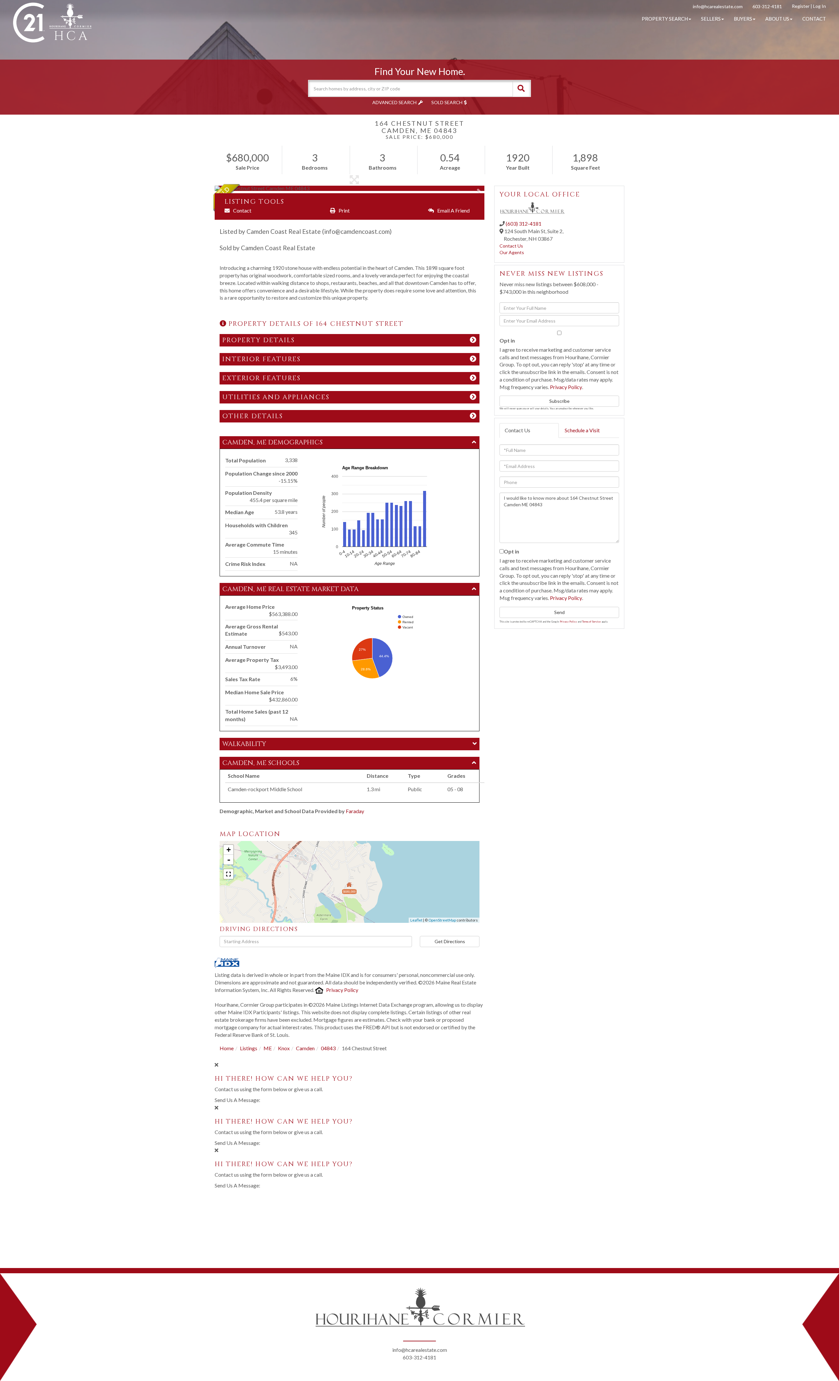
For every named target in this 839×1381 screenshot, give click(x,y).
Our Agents (511, 252)
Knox (284, 1048)
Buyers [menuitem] (743, 19)
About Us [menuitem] (777, 19)
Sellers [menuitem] (711, 19)
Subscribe (559, 401)
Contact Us (511, 246)
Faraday (355, 811)
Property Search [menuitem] (665, 19)
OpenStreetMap (442, 920)
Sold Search (446, 102)
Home (227, 1048)
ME (267, 1048)
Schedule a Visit (582, 430)
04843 (328, 1048)
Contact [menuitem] (814, 19)
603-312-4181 (767, 6)
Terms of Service (591, 621)
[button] (521, 88)
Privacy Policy (342, 990)
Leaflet (416, 920)
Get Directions (450, 941)
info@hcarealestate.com (718, 6)
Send (559, 612)
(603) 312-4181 (523, 223)
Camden (305, 1048)
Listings (248, 1048)
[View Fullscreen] (228, 874)
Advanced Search (394, 102)
